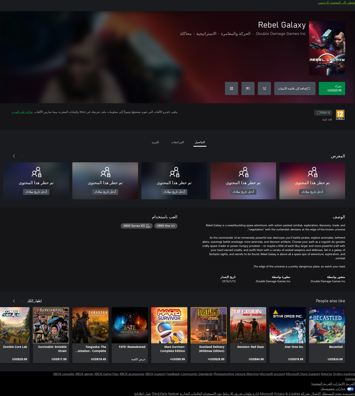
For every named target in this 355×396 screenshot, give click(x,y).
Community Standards (197, 374)
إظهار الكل (34, 300)
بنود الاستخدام (212, 393)
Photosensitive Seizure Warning (236, 374)
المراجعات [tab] (177, 142)
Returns (326, 374)
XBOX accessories (132, 374)
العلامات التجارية (191, 393)
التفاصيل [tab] (200, 142)
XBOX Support (155, 374)
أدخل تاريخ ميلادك (312, 191)
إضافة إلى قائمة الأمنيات (292, 88)
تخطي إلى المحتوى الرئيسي (336, 2)
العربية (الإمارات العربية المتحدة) (333, 383)
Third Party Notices (165, 393)
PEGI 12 (325, 112)
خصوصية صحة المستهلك (338, 393)
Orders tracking (344, 374)
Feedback (173, 374)
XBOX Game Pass (106, 374)
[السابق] (22, 156)
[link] (327, 335)
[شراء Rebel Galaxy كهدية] (248, 88)
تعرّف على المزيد (22, 112)
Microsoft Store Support (303, 374)
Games (350, 378)
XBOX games (84, 374)
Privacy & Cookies (287, 393)
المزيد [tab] (155, 142)
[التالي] (14, 156)
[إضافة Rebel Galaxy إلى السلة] (264, 88)
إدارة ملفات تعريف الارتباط (241, 393)
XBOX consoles (63, 374)
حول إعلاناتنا (142, 393)
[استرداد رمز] (231, 88)
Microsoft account (272, 374)
